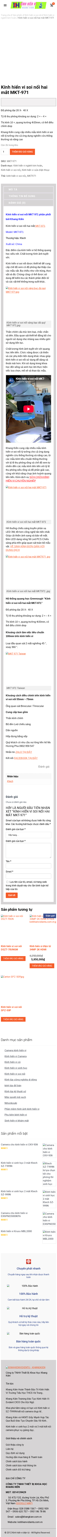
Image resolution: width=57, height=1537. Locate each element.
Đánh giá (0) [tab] (17, 202)
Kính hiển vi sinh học (16, 1068)
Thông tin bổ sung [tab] (22, 196)
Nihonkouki (11, 1103)
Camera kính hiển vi (15, 1050)
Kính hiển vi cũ (13, 1062)
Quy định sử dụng (15, 1453)
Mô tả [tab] (13, 189)
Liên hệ (9, 1449)
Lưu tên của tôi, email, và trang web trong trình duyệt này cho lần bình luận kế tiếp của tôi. (27, 885)
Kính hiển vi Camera (16, 1056)
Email (9, 871)
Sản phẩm (17, 15)
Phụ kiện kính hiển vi (16, 1114)
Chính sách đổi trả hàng (18, 1469)
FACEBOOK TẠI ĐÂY (26, 758)
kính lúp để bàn (13, 1085)
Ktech (10, 781)
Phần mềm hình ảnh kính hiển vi (22, 1109)
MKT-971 (40, 226)
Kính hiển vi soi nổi (33, 15)
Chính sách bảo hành (16, 1461)
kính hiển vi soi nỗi (16, 175)
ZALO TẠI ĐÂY (24, 752)
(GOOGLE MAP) (24, 1503)
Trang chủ (5, 15)
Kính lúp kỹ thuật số (15, 1091)
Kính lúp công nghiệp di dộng (21, 1079)
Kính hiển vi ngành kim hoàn (27, 165)
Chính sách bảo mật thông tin (21, 1465)
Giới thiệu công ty (15, 1444)
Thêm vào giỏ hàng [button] (13, 958)
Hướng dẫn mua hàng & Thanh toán (24, 1457)
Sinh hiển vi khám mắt (17, 1120)
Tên (8, 861)
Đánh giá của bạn (16, 829)
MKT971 (31, 175)
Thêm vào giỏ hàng (22, 152)
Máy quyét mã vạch (15, 1097)
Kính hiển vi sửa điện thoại (35, 170)
